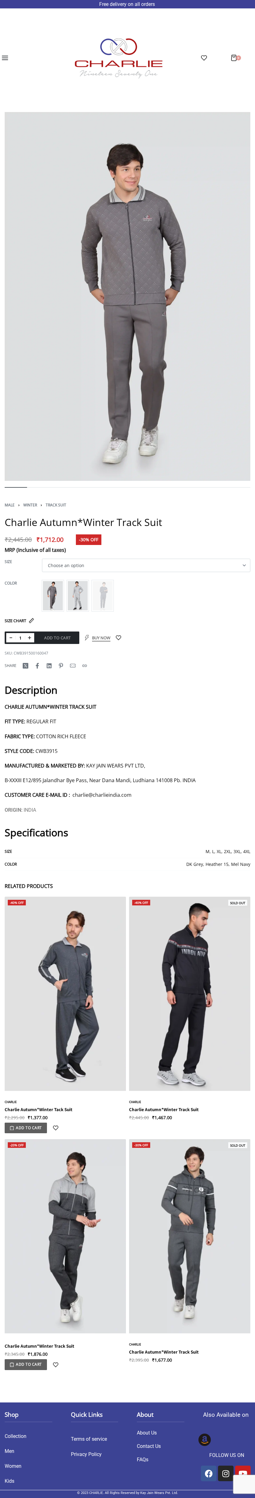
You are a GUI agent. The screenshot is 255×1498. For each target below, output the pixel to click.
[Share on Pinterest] (61, 666)
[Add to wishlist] (118, 638)
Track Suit (56, 505)
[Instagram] (226, 1473)
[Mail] (73, 666)
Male (10, 505)
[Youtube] (243, 1473)
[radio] (53, 595)
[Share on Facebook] (37, 666)
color (11, 583)
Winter (30, 505)
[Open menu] (5, 57)
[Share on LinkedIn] (49, 666)
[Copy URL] (84, 666)
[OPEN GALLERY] (127, 296)
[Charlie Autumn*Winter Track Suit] (189, 994)
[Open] (204, 57)
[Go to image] (16, 487)
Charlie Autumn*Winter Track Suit (164, 1109)
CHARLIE (11, 1101)
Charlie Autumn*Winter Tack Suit (38, 1109)
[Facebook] (208, 1473)
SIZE (8, 561)
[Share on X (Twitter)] (25, 666)
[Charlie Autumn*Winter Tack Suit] (65, 994)
